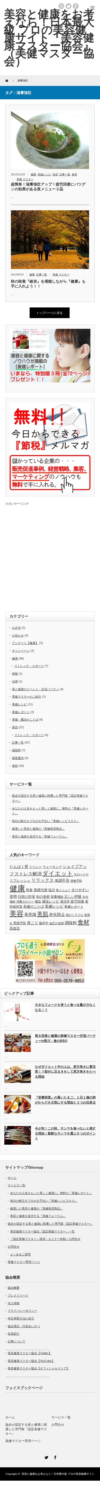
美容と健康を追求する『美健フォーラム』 (40, 836)
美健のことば (33, 906)
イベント (35, 867)
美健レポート (21, 712)
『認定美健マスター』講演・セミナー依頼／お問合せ (45, 1238)
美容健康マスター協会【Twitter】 (29, 1353)
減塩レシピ (50, 901)
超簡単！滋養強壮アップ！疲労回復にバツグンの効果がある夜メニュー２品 (48, 186)
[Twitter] (46, 1457)
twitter (68, 6)
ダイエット (57, 873)
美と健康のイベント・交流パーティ (35, 689)
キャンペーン (21, 650)
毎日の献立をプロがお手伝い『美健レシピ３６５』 (45, 821)
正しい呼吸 (73, 897)
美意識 (30, 914)
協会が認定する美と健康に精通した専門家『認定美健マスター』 (50, 1223)
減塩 (38, 901)
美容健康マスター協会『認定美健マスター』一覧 (42, 1231)
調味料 (16, 750)
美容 (55, 174)
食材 (74, 174)
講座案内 (18, 758)
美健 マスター (25, 179)
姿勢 (13, 896)
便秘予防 (76, 880)
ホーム (12, 1177)
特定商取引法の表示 (21, 1318)
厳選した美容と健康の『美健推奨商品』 (38, 828)
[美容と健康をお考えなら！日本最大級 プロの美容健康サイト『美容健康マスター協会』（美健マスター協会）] (49, 37)
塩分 (51, 890)
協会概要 (13, 1287)
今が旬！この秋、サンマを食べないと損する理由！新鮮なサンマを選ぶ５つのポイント (65, 1133)
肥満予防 (19, 923)
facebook (76, 6)
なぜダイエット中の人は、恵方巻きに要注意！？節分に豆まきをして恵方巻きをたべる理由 (65, 1071)
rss (61, 6)
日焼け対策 (26, 897)
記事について (16, 1341)
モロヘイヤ (81, 874)
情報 (15, 673)
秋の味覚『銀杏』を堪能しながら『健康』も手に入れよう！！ (48, 283)
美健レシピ (44, 174)
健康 (33, 174)
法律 (15, 681)
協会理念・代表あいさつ (24, 1326)
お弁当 (16, 627)
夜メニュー (63, 890)
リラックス (42, 880)
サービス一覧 (16, 1185)
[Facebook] (54, 1457)
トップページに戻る (49, 312)
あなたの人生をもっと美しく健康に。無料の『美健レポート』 (51, 1193)
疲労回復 (77, 901)
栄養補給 (57, 897)
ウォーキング (52, 867)
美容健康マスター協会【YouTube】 (31, 1360)
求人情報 (13, 1303)
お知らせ (18, 635)
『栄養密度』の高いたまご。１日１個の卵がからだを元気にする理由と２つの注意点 (65, 1100)
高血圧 (15, 928)
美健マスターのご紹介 (26, 696)
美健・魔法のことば (25, 719)
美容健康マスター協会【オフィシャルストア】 (38, 1368)
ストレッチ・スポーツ (29, 665)
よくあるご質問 (20, 1254)
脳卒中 (44, 923)
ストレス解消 (28, 873)
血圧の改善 (56, 923)
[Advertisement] (50, 556)
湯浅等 (65, 901)
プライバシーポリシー (22, 1310)
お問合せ (13, 1246)
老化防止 (57, 914)
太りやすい (80, 890)
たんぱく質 (19, 866)
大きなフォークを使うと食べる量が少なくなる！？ (65, 1007)
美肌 (42, 914)
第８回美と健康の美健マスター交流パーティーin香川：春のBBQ (65, 1038)
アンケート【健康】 (25, 643)
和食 (29, 890)
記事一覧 (64, 174)
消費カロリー (25, 901)
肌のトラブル (74, 914)
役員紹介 (13, 1333)
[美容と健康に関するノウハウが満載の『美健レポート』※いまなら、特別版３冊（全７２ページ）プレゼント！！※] (50, 381)
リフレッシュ (20, 881)
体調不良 (62, 880)
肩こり (32, 923)
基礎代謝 (40, 890)
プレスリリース (18, 1295)
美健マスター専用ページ (24, 1261)
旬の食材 (43, 897)
